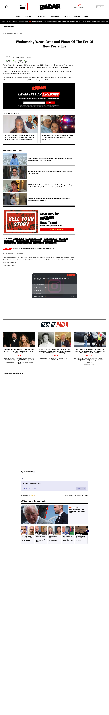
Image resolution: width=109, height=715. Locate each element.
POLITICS (41, 16)
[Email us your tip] (23, 10)
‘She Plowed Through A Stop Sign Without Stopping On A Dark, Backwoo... (33, 248)
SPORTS (87, 16)
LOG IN (101, 6)
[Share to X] (14, 60)
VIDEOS (77, 16)
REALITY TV (29, 16)
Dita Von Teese (51, 243)
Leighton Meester (50, 239)
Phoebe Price (38, 243)
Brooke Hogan (60, 241)
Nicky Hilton (47, 241)
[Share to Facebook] (8, 60)
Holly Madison (18, 33)
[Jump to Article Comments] (4, 60)
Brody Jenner (10, 243)
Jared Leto (63, 239)
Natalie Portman (22, 241)
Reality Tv (10, 33)
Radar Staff (8, 56)
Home (4, 33)
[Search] (6, 7)
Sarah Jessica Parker (33, 239)
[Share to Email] (25, 60)
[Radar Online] (50, 6)
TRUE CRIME (54, 16)
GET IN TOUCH (56, 229)
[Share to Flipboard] (20, 60)
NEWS (18, 16)
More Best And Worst (9, 265)
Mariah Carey (35, 241)
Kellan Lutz (9, 241)
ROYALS (66, 16)
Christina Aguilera (24, 243)
